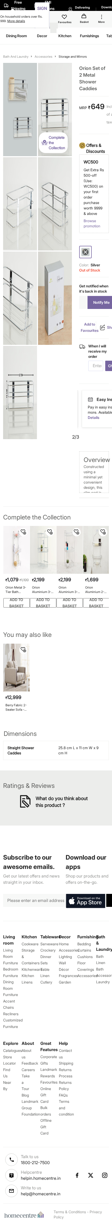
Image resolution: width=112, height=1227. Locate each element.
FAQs (63, 1095)
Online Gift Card (45, 1095)
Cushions (85, 956)
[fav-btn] (23, 532)
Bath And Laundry (15, 56)
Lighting (65, 956)
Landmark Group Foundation (31, 1107)
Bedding (84, 944)
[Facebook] (77, 1175)
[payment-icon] (90, 399)
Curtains (84, 950)
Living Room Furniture (10, 956)
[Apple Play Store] (85, 901)
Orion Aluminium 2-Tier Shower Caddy (94, 589)
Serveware (49, 944)
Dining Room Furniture (10, 988)
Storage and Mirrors (73, 56)
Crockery (47, 950)
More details (16, 21)
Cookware (30, 944)
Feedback (30, 1063)
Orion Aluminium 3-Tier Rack (68, 589)
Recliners (10, 1014)
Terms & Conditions (70, 1212)
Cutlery (46, 982)
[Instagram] (105, 1175)
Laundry (103, 982)
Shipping (66, 1063)
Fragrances (68, 975)
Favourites (49, 1082)
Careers (28, 1069)
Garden (65, 982)
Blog (25, 1095)
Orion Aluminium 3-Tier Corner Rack (41, 589)
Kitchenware (32, 969)
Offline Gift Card (46, 1126)
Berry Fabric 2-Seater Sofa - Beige (16, 707)
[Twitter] (91, 1175)
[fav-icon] (65, 18)
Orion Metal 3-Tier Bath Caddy (15, 589)
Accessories (43, 56)
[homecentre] (25, 1214)
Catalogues (12, 1050)
